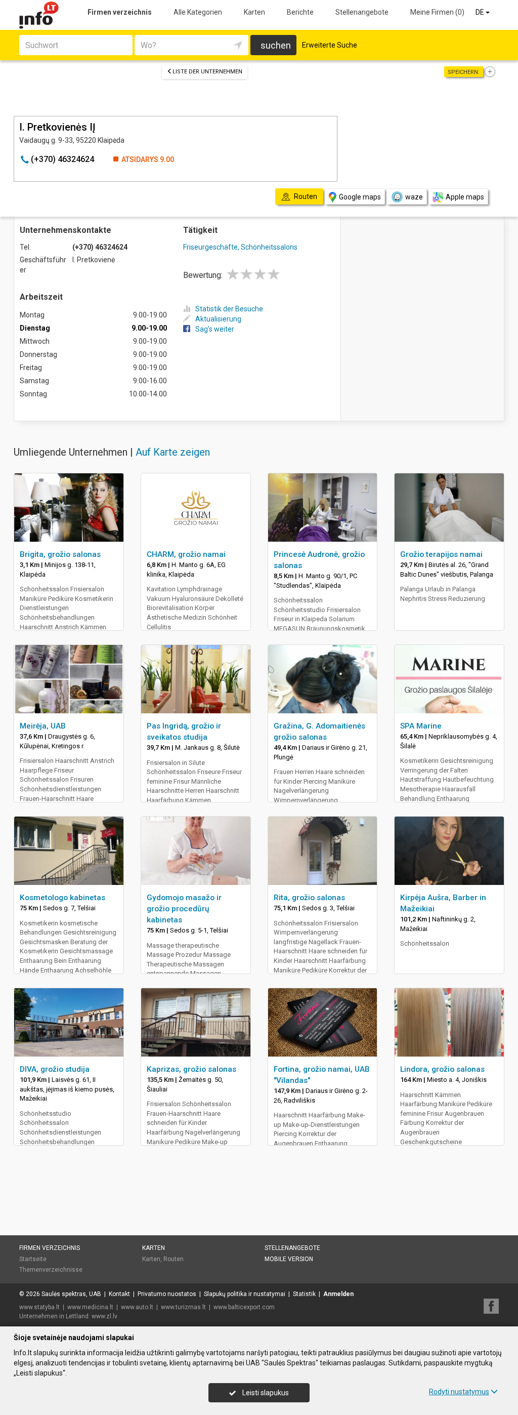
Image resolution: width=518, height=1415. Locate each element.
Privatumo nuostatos (167, 1294)
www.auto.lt (137, 1307)
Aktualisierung (218, 319)
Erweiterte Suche (329, 45)
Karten (254, 12)
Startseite (33, 1259)
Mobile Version (289, 1259)
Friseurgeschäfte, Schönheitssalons (240, 247)
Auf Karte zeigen (173, 452)
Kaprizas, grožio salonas (191, 1069)
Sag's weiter (214, 329)
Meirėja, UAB (43, 726)
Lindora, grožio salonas (442, 1069)
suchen (276, 45)
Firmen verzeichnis (120, 12)
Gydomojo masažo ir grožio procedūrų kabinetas (184, 908)
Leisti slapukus (265, 1393)
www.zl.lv (104, 1316)
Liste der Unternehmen (207, 71)
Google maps (360, 197)
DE (481, 12)
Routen (173, 1259)
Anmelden (338, 1294)
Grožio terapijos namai (441, 554)
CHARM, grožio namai (186, 554)
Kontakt (119, 1294)
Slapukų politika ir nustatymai (244, 1294)
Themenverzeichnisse (50, 1269)
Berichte (300, 12)
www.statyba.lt (39, 1307)
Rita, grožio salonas (309, 897)
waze (414, 197)
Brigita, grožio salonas (60, 554)
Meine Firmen (437, 12)
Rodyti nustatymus (459, 1392)
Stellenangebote (361, 12)
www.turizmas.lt (183, 1307)
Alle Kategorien (198, 12)
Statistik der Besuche (229, 309)
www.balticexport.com (244, 1307)
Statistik (304, 1294)
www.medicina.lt (90, 1307)
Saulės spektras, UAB (71, 1294)
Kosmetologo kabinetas (62, 897)
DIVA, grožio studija (55, 1069)
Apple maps (465, 197)
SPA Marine (421, 726)
